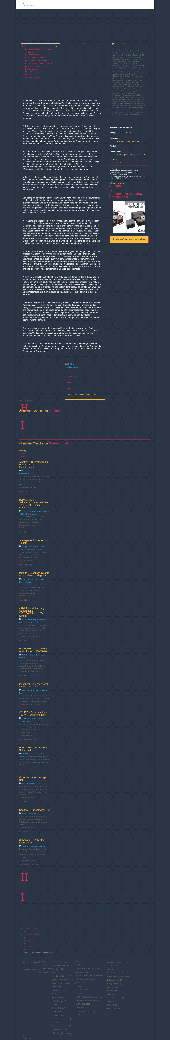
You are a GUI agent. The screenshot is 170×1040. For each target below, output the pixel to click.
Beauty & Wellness (114, 1008)
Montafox (120, 155)
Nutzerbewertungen (36, 77)
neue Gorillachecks (114, 998)
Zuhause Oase (71, 376)
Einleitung (28, 46)
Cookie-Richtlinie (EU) (31, 969)
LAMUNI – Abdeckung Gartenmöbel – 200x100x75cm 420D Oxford (31, 612)
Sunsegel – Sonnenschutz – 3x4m (33, 541)
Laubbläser (56, 1012)
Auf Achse (111, 994)
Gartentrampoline (58, 990)
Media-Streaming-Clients (61, 1019)
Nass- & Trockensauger (60, 1026)
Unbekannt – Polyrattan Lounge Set (32, 841)
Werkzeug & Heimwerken (116, 976)
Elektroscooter (57, 987)
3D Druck (110, 1005)
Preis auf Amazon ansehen (129, 239)
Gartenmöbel (71, 388)
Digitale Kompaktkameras (61, 980)
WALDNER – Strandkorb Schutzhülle (33, 749)
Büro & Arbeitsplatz (114, 973)
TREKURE (79, 993)
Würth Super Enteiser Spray (86, 965)
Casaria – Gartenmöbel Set (34, 810)
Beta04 (78, 986)
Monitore (55, 1022)
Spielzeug (110, 969)
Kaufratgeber (33, 69)
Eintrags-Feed (44, 965)
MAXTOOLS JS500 (83, 1004)
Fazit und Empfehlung (36, 72)
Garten (69, 382)
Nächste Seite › (60, 1033)
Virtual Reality (112, 1001)
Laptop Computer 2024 (60, 1029)
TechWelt (110, 966)
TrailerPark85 (119, 47)
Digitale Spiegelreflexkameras (62, 983)
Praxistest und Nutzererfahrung (40, 63)
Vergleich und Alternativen (38, 66)
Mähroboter (56, 1015)
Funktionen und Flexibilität (38, 60)
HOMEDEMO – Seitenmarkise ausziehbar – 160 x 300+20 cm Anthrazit (33, 503)
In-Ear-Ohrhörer (57, 1001)
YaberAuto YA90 (82, 990)
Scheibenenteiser (82, 972)
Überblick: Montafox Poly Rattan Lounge (40, 50)
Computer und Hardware (116, 962)
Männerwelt (111, 987)
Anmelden (42, 961)
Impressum (27, 966)
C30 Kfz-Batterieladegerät (85, 1011)
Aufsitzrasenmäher (58, 965)
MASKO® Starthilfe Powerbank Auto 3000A (91, 997)
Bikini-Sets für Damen (59, 976)
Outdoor (110, 991)
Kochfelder (55, 1004)
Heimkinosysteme (58, 997)
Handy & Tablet (112, 984)
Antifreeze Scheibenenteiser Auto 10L (89, 968)
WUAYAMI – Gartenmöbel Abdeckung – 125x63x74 (33, 650)
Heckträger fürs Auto (59, 994)
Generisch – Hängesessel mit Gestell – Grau (33, 685)
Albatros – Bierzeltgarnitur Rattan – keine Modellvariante (33, 465)
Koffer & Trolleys (58, 1008)
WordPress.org (44, 972)
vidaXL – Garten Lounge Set (32, 778)
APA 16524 (80, 983)
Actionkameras (57, 962)
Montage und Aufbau (36, 58)
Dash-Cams (56, 969)
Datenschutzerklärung (31, 962)
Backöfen (55, 972)
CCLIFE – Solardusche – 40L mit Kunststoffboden (33, 713)
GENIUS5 (79, 1008)
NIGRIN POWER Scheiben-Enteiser (89, 975)
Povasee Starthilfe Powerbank (87, 1000)
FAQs (30, 75)
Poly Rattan (129, 155)
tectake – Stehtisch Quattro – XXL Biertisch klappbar (34, 574)
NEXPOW (79, 961)
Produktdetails (33, 55)
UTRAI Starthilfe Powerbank (86, 979)
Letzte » (69, 1033)
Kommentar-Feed (45, 968)
